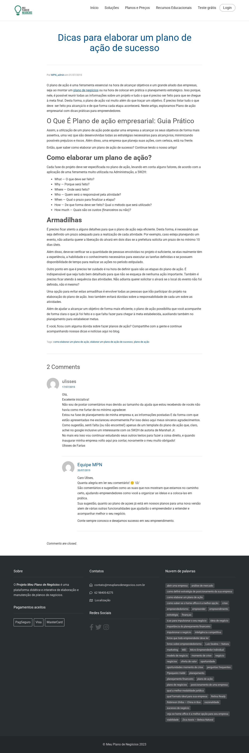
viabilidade (173, 719)
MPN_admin (57, 74)
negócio (219, 655)
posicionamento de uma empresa (209, 684)
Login (227, 8)
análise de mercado (202, 585)
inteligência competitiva (208, 632)
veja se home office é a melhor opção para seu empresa (197, 713)
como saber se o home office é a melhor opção (192, 603)
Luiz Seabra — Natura (217, 643)
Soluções (112, 8)
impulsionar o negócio (179, 632)
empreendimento (218, 608)
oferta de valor (189, 661)
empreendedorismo (177, 608)
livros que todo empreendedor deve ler (188, 638)
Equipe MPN (89, 464)
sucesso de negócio (178, 708)
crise (225, 603)
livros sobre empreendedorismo (184, 643)
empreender (198, 608)
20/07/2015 (83, 470)
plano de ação (141, 341)
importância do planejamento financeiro (188, 626)
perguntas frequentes (219, 667)
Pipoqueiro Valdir (176, 673)
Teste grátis (207, 8)
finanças (186, 614)
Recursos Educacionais (174, 8)
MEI (184, 649)
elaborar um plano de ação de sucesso (111, 341)
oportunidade (208, 661)
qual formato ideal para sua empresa (187, 696)
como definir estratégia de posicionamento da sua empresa (199, 591)
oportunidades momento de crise (185, 667)
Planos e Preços (137, 8)
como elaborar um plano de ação (71, 341)
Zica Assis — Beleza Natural (197, 719)
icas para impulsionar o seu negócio (186, 620)
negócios (172, 661)
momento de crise (201, 655)
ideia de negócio (219, 620)
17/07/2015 (68, 386)
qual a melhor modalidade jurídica (185, 690)
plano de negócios (177, 684)
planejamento (196, 673)
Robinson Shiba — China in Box (184, 702)
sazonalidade (211, 702)
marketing (172, 649)
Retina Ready (218, 696)
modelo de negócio (177, 655)
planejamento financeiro (180, 678)
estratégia (172, 614)
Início (94, 8)
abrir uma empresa (177, 585)
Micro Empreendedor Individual (207, 649)
